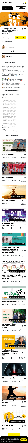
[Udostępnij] (22, 29)
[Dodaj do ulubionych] (25, 29)
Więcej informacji (9, 441)
